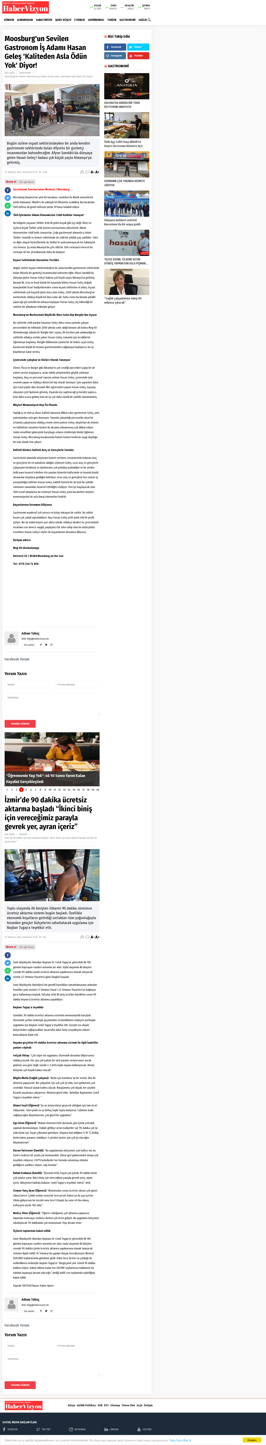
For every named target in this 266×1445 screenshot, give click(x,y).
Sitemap (115, 1405)
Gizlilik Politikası (86, 1405)
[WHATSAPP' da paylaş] (8, 206)
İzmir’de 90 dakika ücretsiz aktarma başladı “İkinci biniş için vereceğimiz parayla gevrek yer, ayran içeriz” (51, 839)
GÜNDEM (9, 20)
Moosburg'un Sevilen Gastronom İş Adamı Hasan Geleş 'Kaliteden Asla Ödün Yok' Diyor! (49, 76)
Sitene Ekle (128, 1405)
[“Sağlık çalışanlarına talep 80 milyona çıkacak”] (126, 282)
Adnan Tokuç (30, 633)
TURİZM (111, 20)
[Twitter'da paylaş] (8, 198)
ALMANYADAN (25, 20)
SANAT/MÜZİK (44, 20)
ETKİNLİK (79, 20)
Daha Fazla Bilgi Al (180, 1440)
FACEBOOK (13, 1429)
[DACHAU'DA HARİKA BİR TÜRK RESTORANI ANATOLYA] (126, 86)
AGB (100, 1405)
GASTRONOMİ (127, 20)
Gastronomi (25, 72)
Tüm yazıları (29, 645)
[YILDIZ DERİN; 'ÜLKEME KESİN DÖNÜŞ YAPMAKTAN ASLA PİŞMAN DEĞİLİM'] (126, 243)
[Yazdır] (82, 172)
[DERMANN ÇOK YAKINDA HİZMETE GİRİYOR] (126, 164)
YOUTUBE (147, 1429)
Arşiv (139, 1405)
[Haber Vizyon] (25, 7)
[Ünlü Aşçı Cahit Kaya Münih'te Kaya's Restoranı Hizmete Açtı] (126, 125)
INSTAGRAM (80, 1429)
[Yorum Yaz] (87, 172)
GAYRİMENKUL (96, 20)
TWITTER (46, 1429)
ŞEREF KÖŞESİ (63, 20)
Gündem (23, 834)
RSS (106, 1405)
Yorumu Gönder (20, 723)
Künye (71, 1405)
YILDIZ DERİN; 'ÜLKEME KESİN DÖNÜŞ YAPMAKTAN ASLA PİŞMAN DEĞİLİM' (125, 264)
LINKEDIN (114, 1429)
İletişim (148, 1405)
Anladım (252, 1440)
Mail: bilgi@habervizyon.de (35, 638)
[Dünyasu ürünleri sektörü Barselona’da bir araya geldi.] (126, 204)
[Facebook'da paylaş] (8, 190)
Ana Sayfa (10, 72)
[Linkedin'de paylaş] (8, 213)
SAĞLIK (143, 20)
